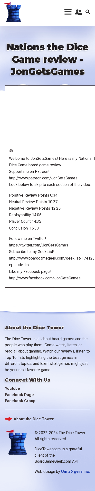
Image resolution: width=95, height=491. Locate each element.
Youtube (12, 388)
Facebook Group (20, 401)
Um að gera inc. (75, 471)
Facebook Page (19, 394)
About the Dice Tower (34, 419)
